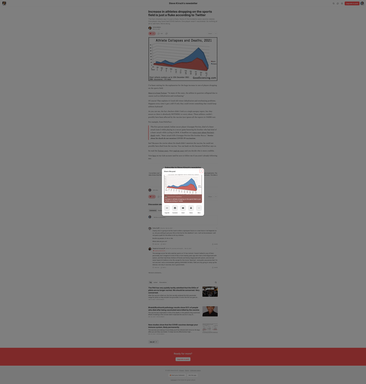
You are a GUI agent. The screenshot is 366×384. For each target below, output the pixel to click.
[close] (201, 171)
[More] (199, 208)
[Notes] (191, 208)
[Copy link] (167, 208)
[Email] (183, 208)
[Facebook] (175, 208)
